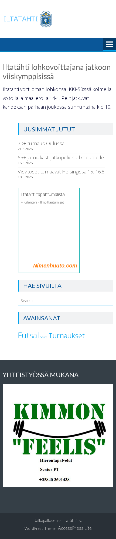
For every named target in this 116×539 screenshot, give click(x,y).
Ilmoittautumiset (52, 202)
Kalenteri (30, 202)
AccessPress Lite (75, 528)
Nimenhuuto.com (55, 266)
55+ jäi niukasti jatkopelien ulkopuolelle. (61, 157)
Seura (43, 337)
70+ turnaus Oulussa (41, 143)
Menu (109, 44)
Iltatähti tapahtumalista (43, 194)
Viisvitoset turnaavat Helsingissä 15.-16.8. (61, 171)
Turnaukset (67, 335)
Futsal (28, 335)
